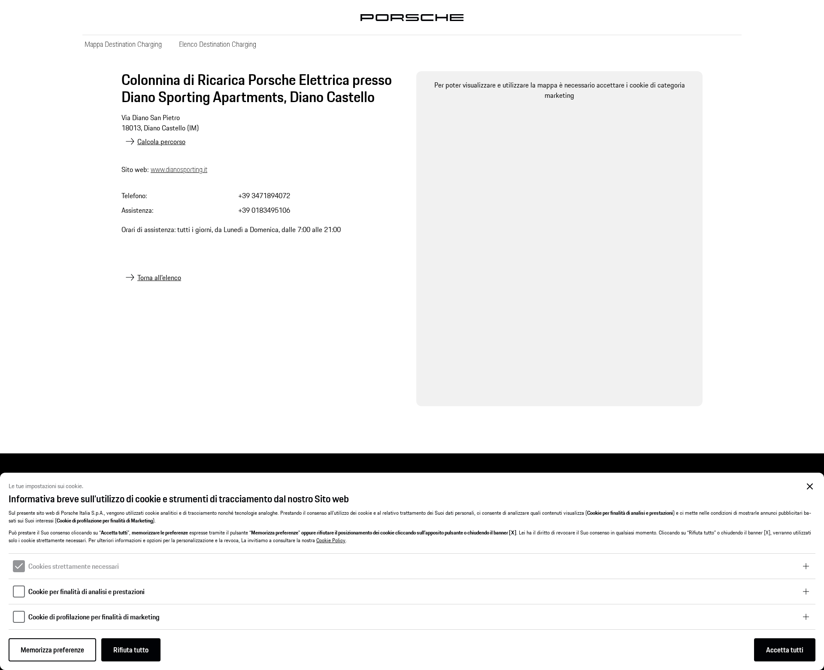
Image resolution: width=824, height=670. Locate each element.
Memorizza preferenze (52, 650)
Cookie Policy (330, 540)
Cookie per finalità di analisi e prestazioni (86, 591)
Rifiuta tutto (130, 650)
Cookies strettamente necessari (73, 566)
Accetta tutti (784, 650)
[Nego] (810, 486)
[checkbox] (19, 566)
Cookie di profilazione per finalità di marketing (94, 616)
